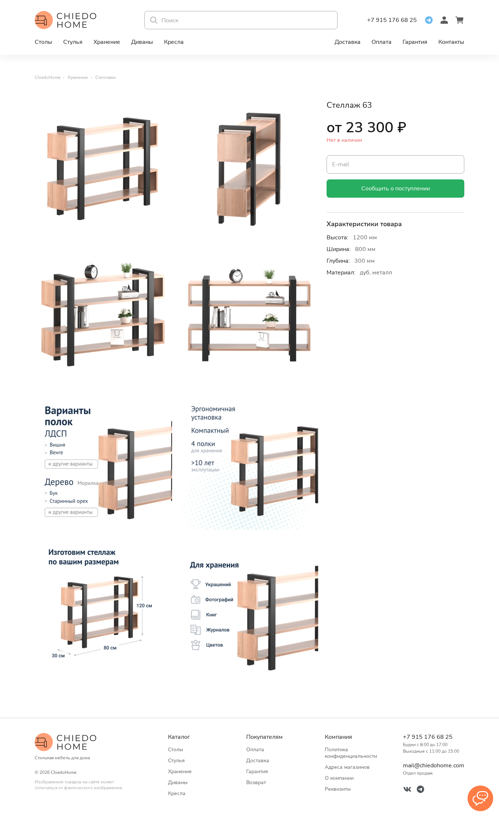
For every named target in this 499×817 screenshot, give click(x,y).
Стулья (73, 42)
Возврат (256, 782)
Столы (43, 42)
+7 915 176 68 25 (392, 20)
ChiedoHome (47, 77)
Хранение (107, 42)
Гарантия (415, 42)
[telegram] (429, 20)
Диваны (142, 42)
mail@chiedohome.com (433, 765)
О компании (339, 778)
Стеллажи (105, 77)
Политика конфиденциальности (351, 753)
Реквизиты (338, 789)
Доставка (348, 42)
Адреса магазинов (347, 767)
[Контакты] (480, 798)
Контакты (451, 42)
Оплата (382, 42)
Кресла (174, 42)
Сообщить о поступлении (395, 189)
